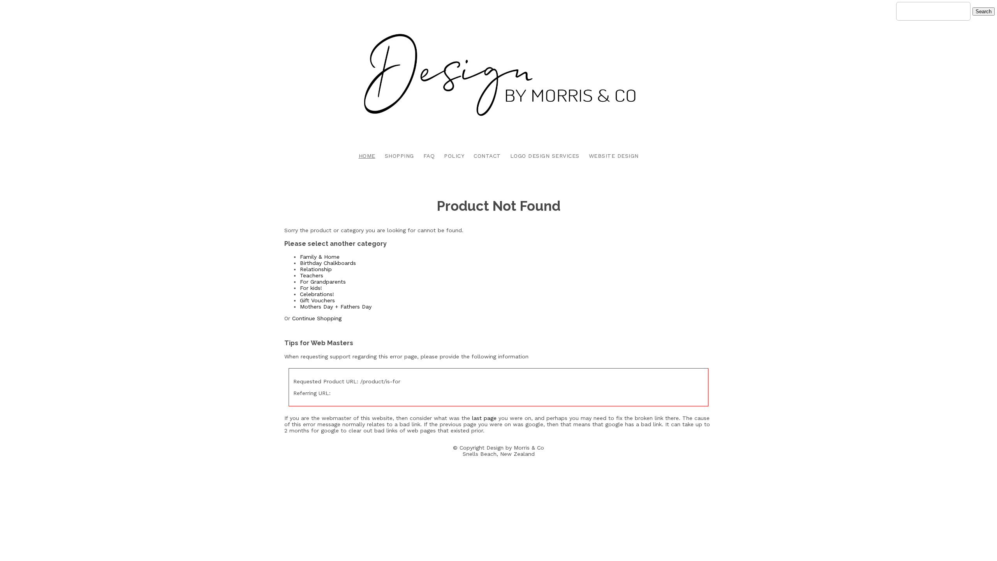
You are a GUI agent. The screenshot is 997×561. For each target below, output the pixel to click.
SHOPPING (399, 156)
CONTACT (487, 156)
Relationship (316, 269)
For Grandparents (323, 282)
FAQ (429, 156)
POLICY (454, 156)
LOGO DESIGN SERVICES (545, 156)
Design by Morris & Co (515, 448)
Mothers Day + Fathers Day (336, 306)
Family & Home (320, 257)
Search (984, 11)
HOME (367, 156)
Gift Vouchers (317, 300)
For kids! (311, 288)
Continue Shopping (317, 318)
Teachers (311, 275)
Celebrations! (317, 294)
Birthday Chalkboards (328, 263)
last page (484, 418)
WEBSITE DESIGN (614, 156)
